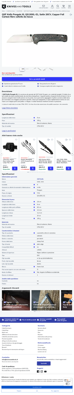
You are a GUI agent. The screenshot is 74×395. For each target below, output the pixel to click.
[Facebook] (38, 371)
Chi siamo (40, 345)
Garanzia (40, 330)
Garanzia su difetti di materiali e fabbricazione (16, 187)
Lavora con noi (42, 351)
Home (3, 11)
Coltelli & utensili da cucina (10, 336)
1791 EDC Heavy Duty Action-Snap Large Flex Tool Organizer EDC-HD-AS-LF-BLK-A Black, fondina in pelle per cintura (9, 161)
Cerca (57, 8)
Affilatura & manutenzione (10, 334)
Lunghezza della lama (8, 117)
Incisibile (4, 184)
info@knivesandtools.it (10, 359)
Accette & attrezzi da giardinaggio (12, 343)
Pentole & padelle (7, 339)
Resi (39, 332)
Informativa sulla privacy (45, 336)
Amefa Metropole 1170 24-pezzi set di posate (27, 161)
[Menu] (71, 379)
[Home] (16, 5)
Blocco (4, 266)
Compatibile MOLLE (8, 247)
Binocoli (4, 347)
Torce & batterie (6, 345)
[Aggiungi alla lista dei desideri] (16, 140)
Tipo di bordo (6, 244)
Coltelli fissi (5, 330)
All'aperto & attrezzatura (9, 341)
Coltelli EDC (19, 11)
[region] (37, 45)
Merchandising (42, 349)
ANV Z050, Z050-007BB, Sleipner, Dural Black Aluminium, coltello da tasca (64, 161)
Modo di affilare (7, 272)
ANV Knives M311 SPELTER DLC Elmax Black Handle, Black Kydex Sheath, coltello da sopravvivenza (46, 161)
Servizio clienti (42, 328)
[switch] (68, 384)
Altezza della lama (7, 201)
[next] (69, 153)
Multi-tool (5, 332)
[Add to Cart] (14, 168)
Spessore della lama (8, 210)
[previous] (5, 153)
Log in (52, 8)
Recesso (40, 334)
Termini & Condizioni (44, 339)
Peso (3, 120)
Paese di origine (7, 193)
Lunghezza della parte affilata (11, 207)
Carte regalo (41, 347)
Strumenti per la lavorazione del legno (13, 349)
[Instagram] (42, 371)
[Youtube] (45, 371)
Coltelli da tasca (10, 11)
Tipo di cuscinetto (7, 233)
